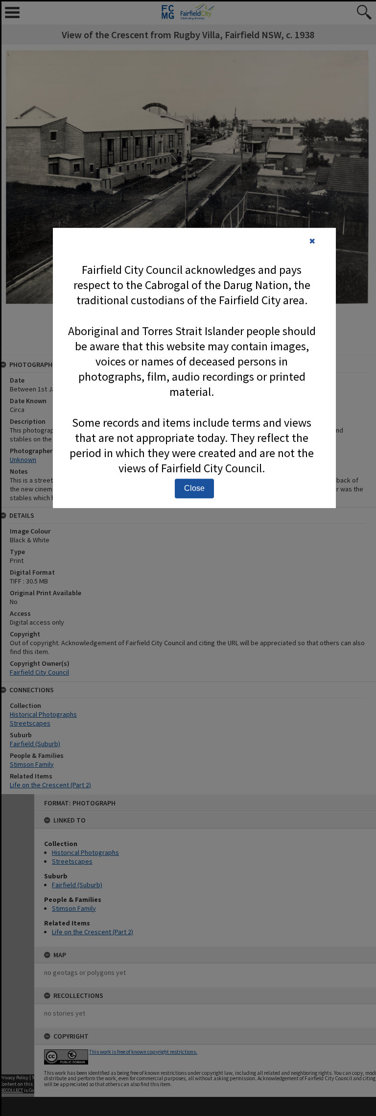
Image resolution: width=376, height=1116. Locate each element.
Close (194, 488)
